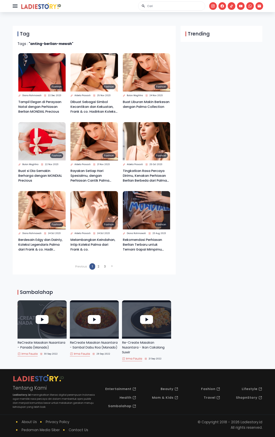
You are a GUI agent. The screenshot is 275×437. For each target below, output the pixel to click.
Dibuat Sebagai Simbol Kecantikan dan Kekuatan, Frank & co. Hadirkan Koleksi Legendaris (93, 107)
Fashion (57, 86)
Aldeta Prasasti (82, 95)
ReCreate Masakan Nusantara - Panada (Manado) (41, 345)
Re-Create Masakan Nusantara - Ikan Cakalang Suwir (143, 347)
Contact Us (78, 430)
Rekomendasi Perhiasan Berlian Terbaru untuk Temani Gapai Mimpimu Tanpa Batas (142, 244)
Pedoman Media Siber (41, 430)
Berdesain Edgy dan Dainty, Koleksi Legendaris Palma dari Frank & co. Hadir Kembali (40, 244)
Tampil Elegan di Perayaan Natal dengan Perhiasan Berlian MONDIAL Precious (39, 107)
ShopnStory (246, 397)
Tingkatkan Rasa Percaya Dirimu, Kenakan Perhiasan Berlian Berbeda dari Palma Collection (145, 176)
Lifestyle (249, 389)
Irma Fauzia (30, 354)
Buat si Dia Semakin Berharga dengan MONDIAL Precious (40, 176)
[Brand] (41, 6)
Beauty (167, 389)
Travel (209, 397)
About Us (29, 421)
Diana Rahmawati (31, 95)
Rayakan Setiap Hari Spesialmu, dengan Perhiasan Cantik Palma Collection (89, 176)
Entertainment (118, 389)
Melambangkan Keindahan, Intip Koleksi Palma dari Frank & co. (92, 244)
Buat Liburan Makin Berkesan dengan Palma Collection (146, 104)
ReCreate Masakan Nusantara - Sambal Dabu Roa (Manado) (94, 345)
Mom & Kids (163, 397)
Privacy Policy (57, 421)
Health (125, 397)
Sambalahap (119, 406)
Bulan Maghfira (135, 95)
